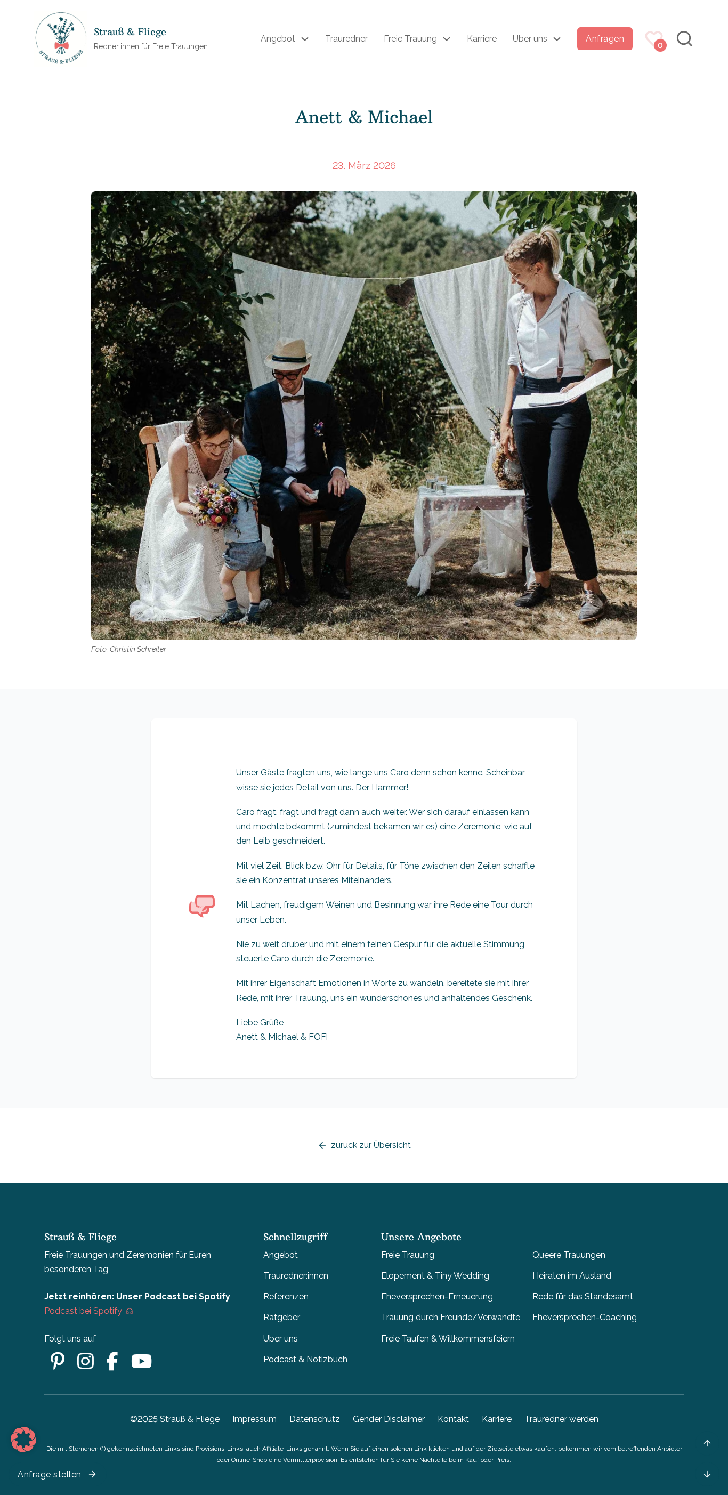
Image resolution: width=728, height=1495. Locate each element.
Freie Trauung (410, 39)
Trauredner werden (561, 1419)
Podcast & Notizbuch (305, 1359)
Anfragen (605, 39)
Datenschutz (314, 1419)
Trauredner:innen (295, 1276)
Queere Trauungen (568, 1255)
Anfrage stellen (50, 1474)
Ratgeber (281, 1317)
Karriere (482, 39)
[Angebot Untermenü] (305, 39)
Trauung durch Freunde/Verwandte (450, 1317)
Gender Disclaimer (389, 1419)
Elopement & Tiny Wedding (435, 1276)
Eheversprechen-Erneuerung (437, 1296)
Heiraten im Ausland (571, 1276)
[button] (23, 1439)
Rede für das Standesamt (582, 1296)
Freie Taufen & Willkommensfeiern (448, 1339)
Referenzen (286, 1296)
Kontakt (453, 1419)
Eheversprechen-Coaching (584, 1317)
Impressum (254, 1419)
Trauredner (346, 39)
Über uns (530, 39)
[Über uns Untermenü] (557, 39)
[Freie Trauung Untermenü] (446, 39)
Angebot (278, 39)
